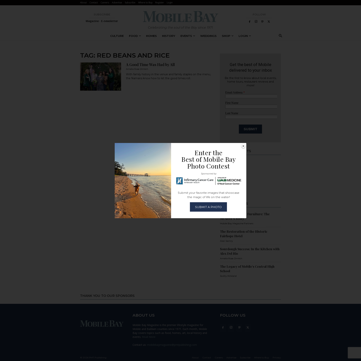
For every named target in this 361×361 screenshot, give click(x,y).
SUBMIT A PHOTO (208, 207)
